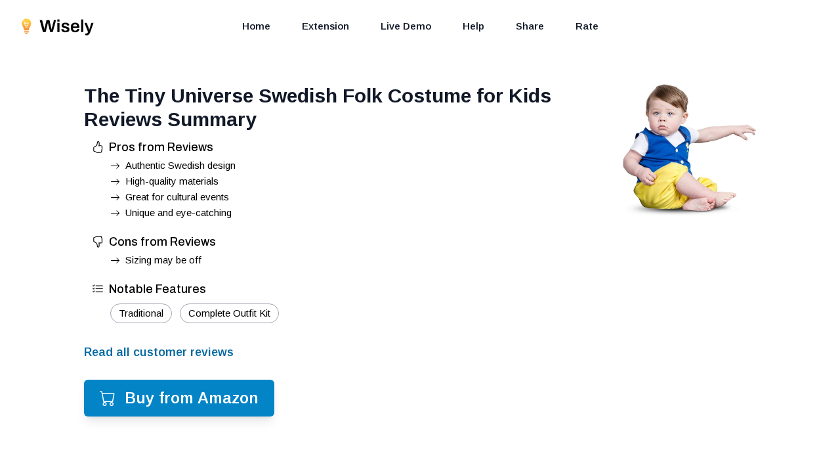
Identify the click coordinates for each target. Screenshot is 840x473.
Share (530, 26)
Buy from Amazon (192, 398)
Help (473, 26)
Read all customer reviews (159, 352)
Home (256, 26)
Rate (587, 26)
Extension (325, 26)
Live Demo (406, 26)
